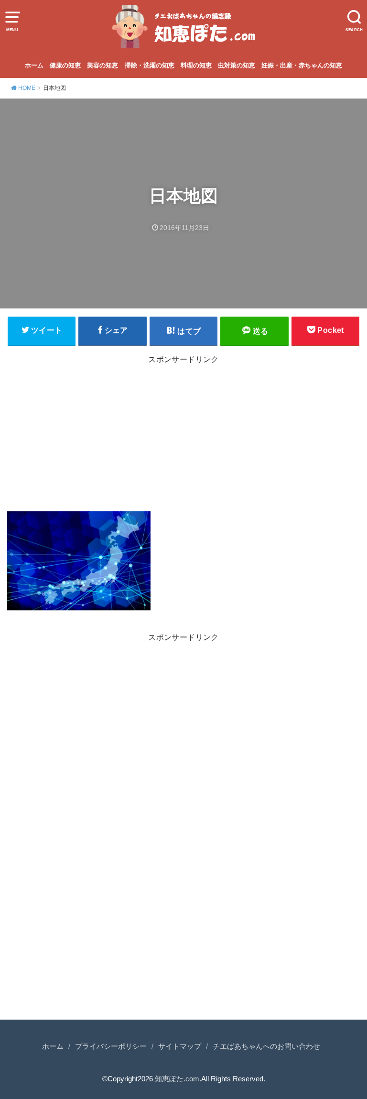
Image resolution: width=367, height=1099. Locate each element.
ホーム (34, 65)
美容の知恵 (102, 65)
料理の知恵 (196, 65)
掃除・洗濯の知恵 (149, 65)
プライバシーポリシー (111, 1046)
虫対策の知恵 (236, 65)
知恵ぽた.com (177, 1079)
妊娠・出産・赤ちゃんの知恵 (301, 65)
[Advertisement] (183, 436)
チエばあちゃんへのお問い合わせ (266, 1046)
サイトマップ (179, 1046)
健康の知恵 (65, 65)
